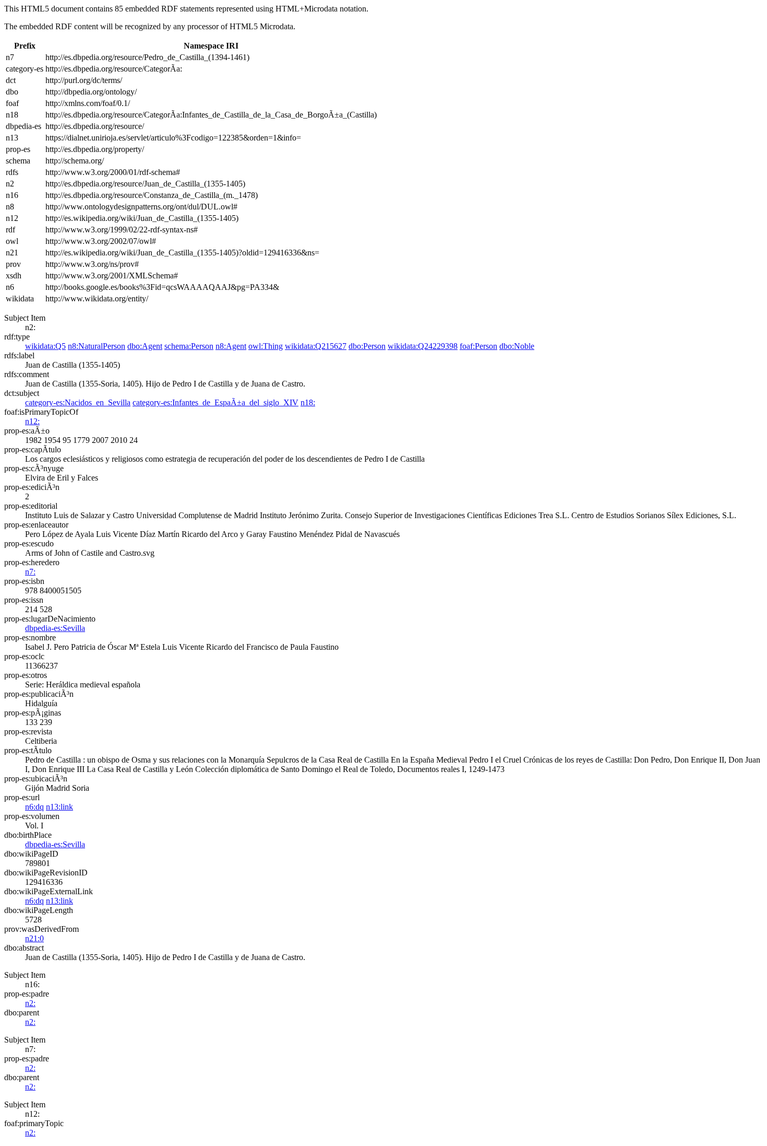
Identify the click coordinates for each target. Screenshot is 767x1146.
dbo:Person (367, 346)
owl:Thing (265, 346)
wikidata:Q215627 (315, 346)
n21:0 (34, 938)
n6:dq (34, 806)
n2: (30, 1003)
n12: (32, 421)
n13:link (59, 806)
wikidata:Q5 (45, 346)
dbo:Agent (144, 346)
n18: (308, 402)
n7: (30, 571)
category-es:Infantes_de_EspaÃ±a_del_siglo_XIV (215, 402)
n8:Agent (230, 346)
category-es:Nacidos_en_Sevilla (77, 402)
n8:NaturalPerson (96, 346)
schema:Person (188, 346)
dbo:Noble (516, 346)
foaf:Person (478, 346)
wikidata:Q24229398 (423, 346)
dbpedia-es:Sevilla (55, 628)
